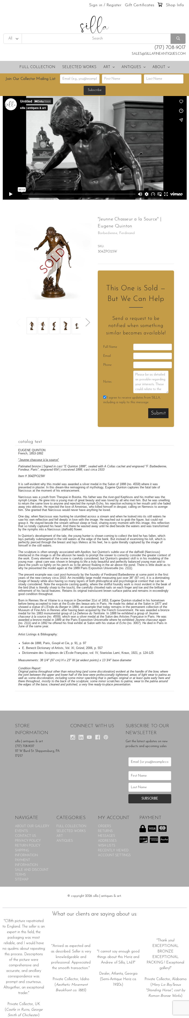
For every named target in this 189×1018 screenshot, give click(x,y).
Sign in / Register (105, 5)
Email (107, 355)
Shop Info (175, 5)
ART (106, 67)
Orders (104, 826)
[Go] (178, 38)
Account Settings (114, 855)
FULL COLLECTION (37, 67)
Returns (105, 831)
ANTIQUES (131, 67)
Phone (107, 364)
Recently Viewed (113, 850)
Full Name (110, 346)
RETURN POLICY (27, 845)
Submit (158, 413)
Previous (18, 322)
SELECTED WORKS (79, 67)
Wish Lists (106, 845)
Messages (106, 836)
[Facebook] (97, 737)
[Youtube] (89, 737)
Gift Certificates (139, 5)
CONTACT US (25, 836)
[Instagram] (72, 737)
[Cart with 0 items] (160, 5)
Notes (107, 381)
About (158, 67)
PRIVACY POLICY (28, 841)
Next (87, 322)
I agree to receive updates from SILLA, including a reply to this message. (132, 400)
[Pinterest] (105, 737)
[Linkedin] (81, 737)
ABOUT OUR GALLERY (32, 826)
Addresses (107, 841)
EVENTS (21, 831)
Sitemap (22, 879)
